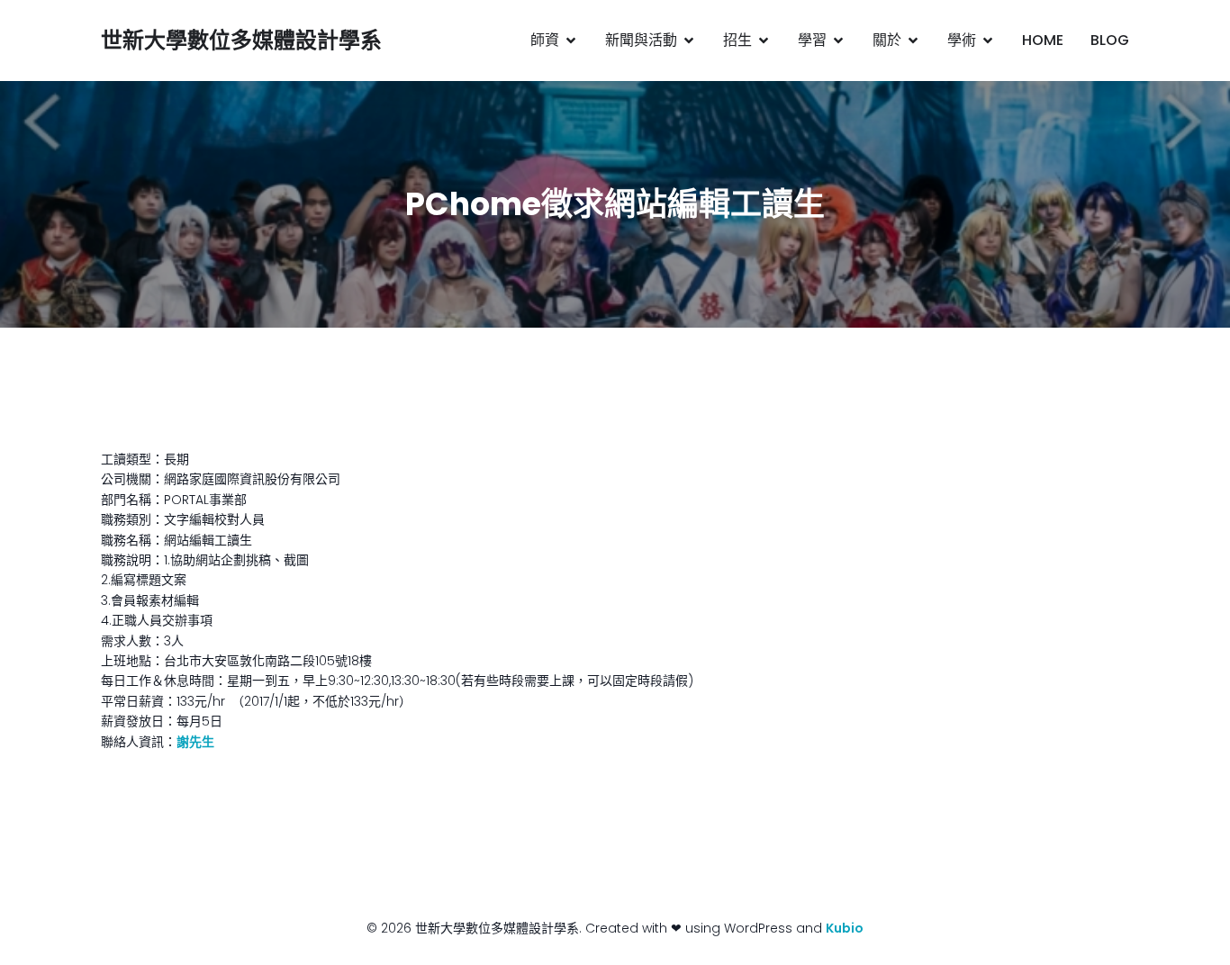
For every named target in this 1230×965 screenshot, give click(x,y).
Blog (1109, 40)
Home (1042, 40)
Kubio (845, 928)
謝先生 (195, 742)
